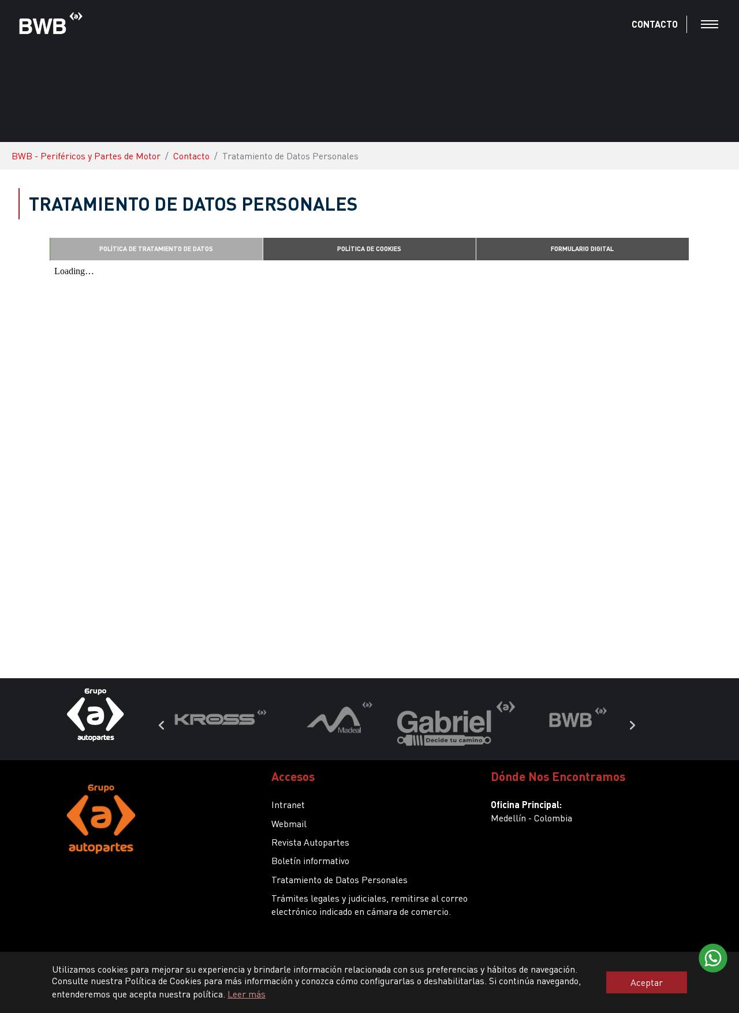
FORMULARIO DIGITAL (582, 248)
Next (632, 725)
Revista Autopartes (310, 842)
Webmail (289, 823)
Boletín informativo (310, 860)
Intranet (288, 804)
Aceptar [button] (646, 982)
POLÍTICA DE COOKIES (369, 248)
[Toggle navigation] (709, 24)
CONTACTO (655, 24)
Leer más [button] (246, 994)
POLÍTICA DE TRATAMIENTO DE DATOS (156, 248)
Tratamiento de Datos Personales (339, 879)
